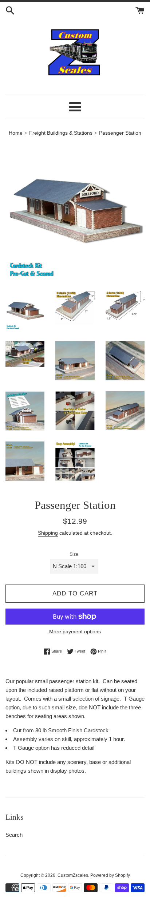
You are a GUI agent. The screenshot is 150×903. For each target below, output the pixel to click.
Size (74, 554)
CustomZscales (73, 875)
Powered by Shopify (110, 875)
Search (14, 835)
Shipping (48, 533)
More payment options (75, 631)
